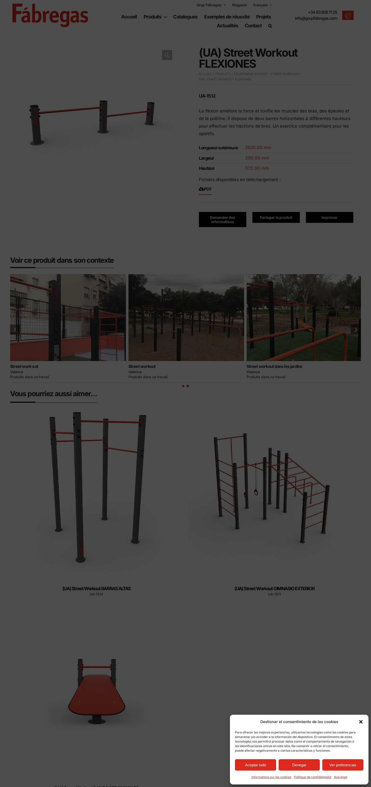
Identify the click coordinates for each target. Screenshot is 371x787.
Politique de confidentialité (312, 777)
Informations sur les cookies (271, 777)
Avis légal (340, 777)
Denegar (299, 765)
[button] (360, 721)
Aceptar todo (255, 765)
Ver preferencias (342, 765)
